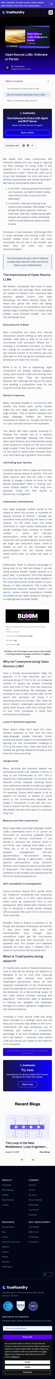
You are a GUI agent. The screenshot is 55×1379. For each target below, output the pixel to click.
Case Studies (34, 1227)
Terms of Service (35, 1200)
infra (5, 746)
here (11, 813)
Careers (32, 1190)
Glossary (5, 1262)
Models (5, 1257)
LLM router (12, 578)
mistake (34, 360)
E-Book (5, 1237)
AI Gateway (6, 1185)
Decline (27, 1367)
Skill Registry (7, 1267)
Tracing (5, 1205)
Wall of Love (34, 1232)
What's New (33, 1205)
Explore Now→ (34, 5)
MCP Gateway (8, 1190)
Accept (27, 1362)
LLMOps (5, 1195)
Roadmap (32, 1215)
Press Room (33, 1242)
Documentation (8, 1227)
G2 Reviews (33, 1237)
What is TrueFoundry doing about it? (22, 100)
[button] (50, 12)
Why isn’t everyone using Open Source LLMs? (26, 95)
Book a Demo (27, 132)
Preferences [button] (15, 1357)
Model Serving (8, 1200)
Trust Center (34, 1210)
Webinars (6, 1247)
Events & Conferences (11, 1242)
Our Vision (33, 1195)
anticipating (40, 403)
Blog (4, 1232)
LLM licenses (40, 779)
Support (5, 1252)
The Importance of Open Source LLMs (23, 89)
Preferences (27, 1372)
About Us (32, 1185)
